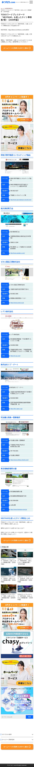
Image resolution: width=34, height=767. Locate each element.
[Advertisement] (17, 74)
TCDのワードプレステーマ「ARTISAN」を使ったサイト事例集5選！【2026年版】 (25, 597)
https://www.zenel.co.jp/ (17, 302)
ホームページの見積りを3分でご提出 (15, 48)
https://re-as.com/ (15, 356)
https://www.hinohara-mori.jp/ (18, 509)
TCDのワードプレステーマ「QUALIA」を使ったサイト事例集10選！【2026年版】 (25, 579)
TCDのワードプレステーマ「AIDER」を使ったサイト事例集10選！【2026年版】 (8, 579)
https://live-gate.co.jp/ (16, 408)
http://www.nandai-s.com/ (17, 253)
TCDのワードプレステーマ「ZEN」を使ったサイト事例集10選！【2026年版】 (8, 597)
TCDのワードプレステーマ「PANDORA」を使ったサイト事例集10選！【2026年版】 (25, 561)
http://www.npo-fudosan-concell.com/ (20, 199)
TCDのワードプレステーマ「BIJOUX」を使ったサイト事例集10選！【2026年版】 (8, 561)
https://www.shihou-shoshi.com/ (19, 460)
